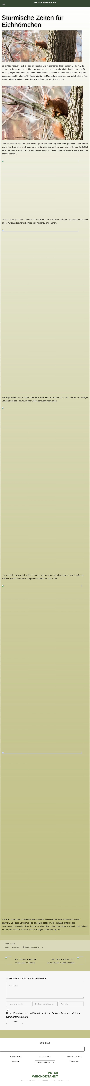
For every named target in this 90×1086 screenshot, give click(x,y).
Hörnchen (26, 947)
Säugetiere (35, 947)
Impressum (16, 1061)
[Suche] (81, 1048)
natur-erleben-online (45, 2)
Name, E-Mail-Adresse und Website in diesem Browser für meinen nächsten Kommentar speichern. (43, 1015)
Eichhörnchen (10, 944)
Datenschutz (74, 1061)
